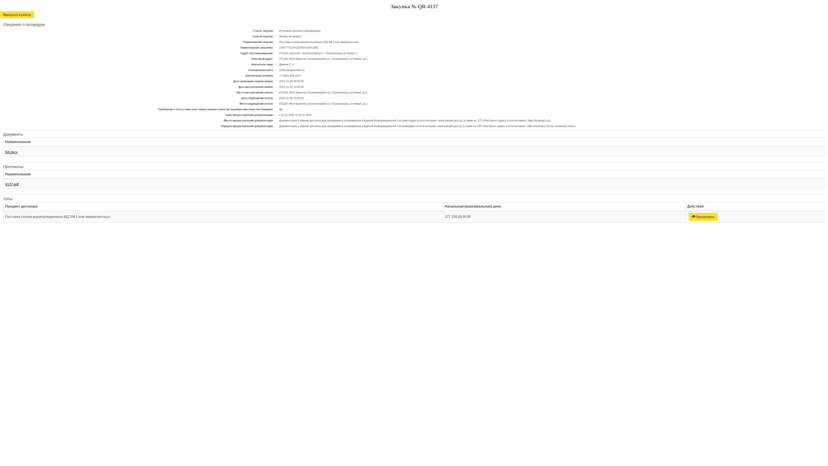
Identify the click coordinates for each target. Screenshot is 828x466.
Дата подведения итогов (257, 98)
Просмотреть (705, 217)
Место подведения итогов (256, 103)
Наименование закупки (258, 42)
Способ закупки (263, 36)
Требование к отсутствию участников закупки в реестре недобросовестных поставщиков (215, 109)
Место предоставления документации (248, 120)
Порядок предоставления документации (247, 126)
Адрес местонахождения (256, 53)
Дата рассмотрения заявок (255, 86)
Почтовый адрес (262, 58)
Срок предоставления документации (249, 114)
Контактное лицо (262, 64)
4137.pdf (12, 184)
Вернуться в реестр (17, 14)
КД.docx (11, 152)
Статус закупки (263, 30)
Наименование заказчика (256, 47)
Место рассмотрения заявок (255, 92)
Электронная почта (260, 70)
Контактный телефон (259, 75)
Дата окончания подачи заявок (253, 81)
